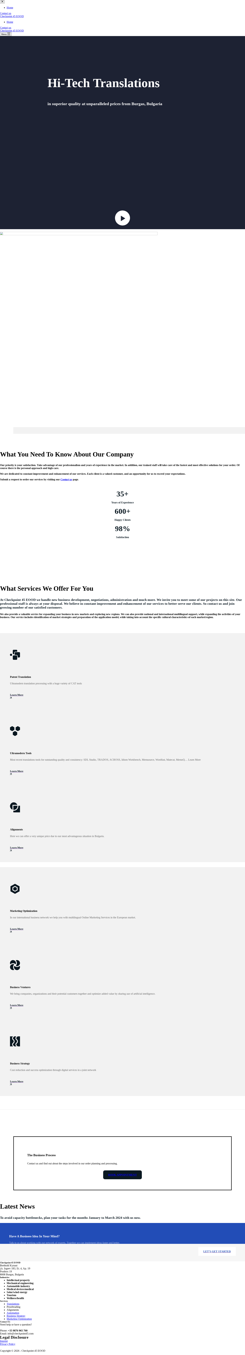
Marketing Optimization (19, 1318)
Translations (13, 1303)
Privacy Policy (7, 1344)
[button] (123, 219)
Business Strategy (16, 1315)
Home (10, 22)
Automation (13, 1312)
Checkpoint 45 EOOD (12, 16)
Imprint (4, 1341)
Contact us (5, 27)
